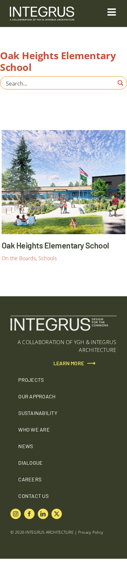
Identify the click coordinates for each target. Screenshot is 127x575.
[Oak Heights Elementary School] (63, 182)
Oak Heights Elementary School (114, 222)
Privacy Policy (91, 532)
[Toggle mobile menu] (112, 12)
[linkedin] (43, 514)
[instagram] (15, 514)
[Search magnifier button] (120, 83)
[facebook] (29, 514)
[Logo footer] (59, 321)
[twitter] (56, 514)
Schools (47, 258)
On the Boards (19, 258)
